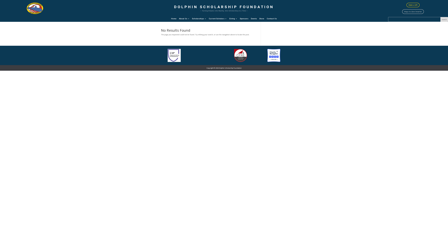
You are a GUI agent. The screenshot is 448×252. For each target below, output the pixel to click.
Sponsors (244, 19)
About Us (183, 19)
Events (254, 19)
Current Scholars (216, 19)
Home (173, 19)
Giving (232, 19)
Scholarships (198, 19)
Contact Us (272, 19)
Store (261, 19)
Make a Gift (413, 5)
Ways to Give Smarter (413, 11)
